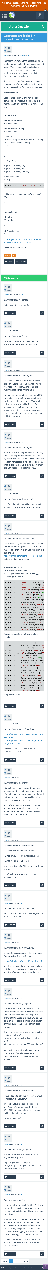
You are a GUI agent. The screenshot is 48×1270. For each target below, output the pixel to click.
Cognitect (15, 1268)
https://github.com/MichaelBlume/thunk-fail (24, 961)
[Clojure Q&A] (12, 15)
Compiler (23, 55)
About (28, 3)
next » (25, 1261)
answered (7, 294)
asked (6, 55)
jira (14, 255)
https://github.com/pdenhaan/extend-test (23, 556)
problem (7, 255)
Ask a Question (20, 26)
